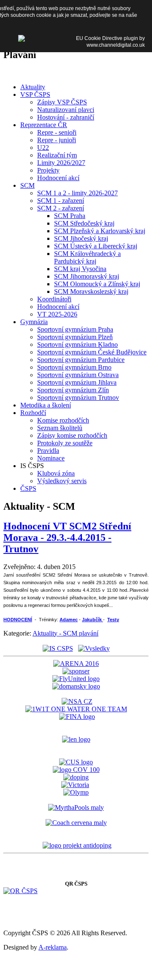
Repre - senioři (56, 132)
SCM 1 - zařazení (60, 200)
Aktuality (32, 86)
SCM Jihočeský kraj (81, 238)
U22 (43, 147)
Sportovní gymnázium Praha (75, 329)
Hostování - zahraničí (65, 117)
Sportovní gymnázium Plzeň (75, 337)
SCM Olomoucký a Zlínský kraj (97, 283)
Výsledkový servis (62, 480)
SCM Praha (69, 215)
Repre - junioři (56, 140)
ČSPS (28, 488)
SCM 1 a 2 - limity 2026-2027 (77, 193)
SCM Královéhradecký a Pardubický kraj (87, 257)
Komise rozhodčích (63, 420)
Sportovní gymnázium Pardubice (81, 359)
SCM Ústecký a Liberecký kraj (95, 246)
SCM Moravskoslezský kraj (91, 291)
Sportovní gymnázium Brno (74, 367)
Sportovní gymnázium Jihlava (77, 382)
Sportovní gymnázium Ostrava (78, 374)
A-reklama (52, 947)
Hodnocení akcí (58, 177)
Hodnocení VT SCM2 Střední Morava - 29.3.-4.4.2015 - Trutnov (67, 537)
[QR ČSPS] (20, 890)
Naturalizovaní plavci (65, 109)
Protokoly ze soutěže (64, 443)
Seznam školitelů (59, 427)
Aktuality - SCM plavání (65, 633)
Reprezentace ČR (43, 124)
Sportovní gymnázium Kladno (77, 344)
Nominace (51, 458)
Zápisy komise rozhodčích (72, 435)
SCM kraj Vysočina (80, 268)
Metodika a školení (45, 405)
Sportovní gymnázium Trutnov (78, 397)
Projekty (48, 170)
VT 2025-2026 (57, 314)
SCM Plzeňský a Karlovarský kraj (99, 230)
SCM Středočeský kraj (84, 223)
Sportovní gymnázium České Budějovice (92, 352)
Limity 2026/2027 (61, 162)
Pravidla (48, 450)
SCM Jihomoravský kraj (86, 276)
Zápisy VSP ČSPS (62, 102)
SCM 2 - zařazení (60, 208)
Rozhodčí (33, 412)
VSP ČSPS (35, 94)
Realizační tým (57, 155)
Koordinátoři (54, 299)
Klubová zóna (56, 473)
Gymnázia (34, 321)
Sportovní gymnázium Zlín (73, 390)
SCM (27, 185)
